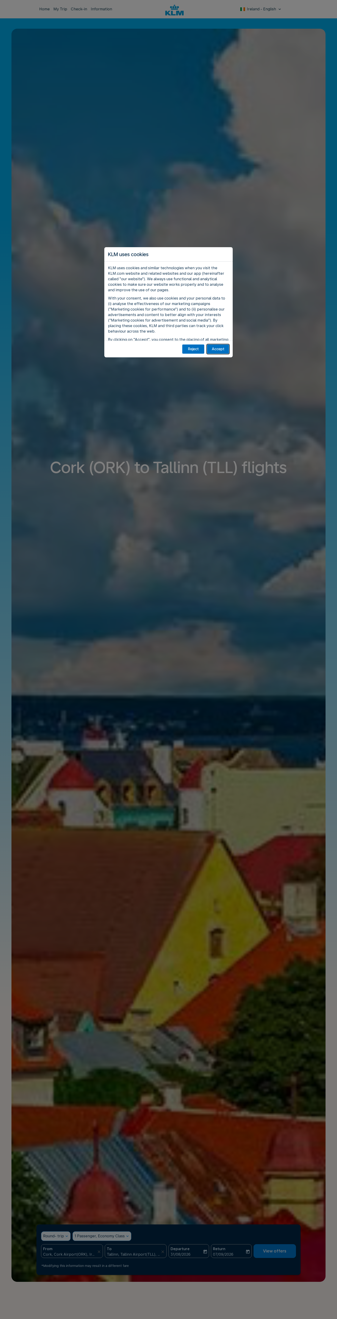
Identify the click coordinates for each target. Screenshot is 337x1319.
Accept (218, 349)
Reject (193, 349)
